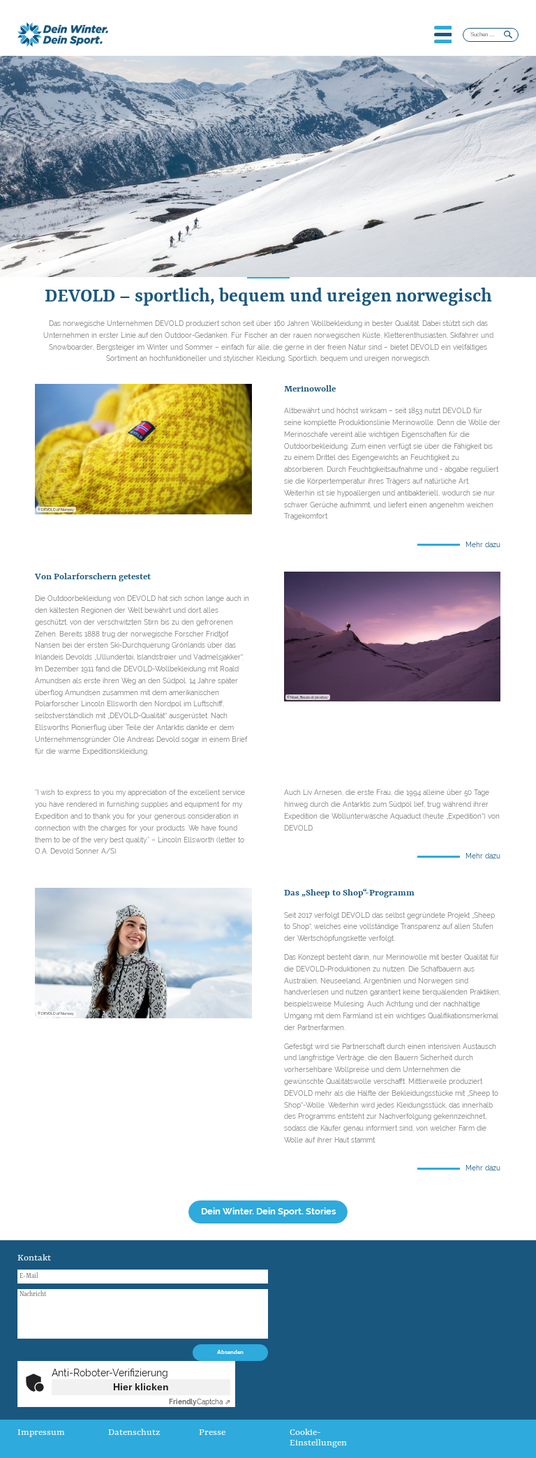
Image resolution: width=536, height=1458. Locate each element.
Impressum (41, 1432)
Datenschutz (134, 1432)
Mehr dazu (483, 545)
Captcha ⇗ (199, 1402)
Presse (212, 1432)
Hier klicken (141, 1386)
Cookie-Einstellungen (318, 1437)
